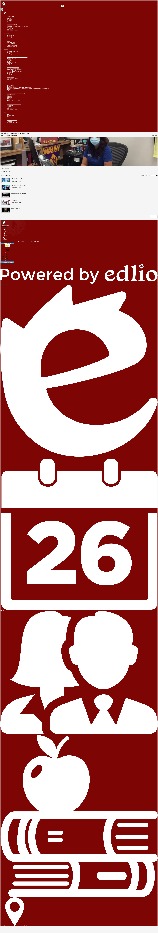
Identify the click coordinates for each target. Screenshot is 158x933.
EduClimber (9, 59)
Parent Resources (10, 97)
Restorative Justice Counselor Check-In (14, 69)
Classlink (8, 55)
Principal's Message (10, 16)
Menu (8, 95)
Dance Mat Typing (10, 74)
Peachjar (8, 99)
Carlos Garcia (9, 171)
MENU (8, 64)
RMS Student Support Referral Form (14, 100)
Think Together (10, 28)
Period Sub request (10, 118)
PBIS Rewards (9, 53)
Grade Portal (9, 63)
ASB (8, 117)
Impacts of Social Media (11, 62)
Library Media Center (11, 42)
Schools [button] (79, 129)
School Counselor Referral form (13, 67)
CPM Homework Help (11, 58)
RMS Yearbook (10, 73)
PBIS (8, 107)
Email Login (9, 60)
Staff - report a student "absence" (13, 122)
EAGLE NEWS (10, 20)
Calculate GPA (10, 54)
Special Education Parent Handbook (14, 104)
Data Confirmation (10, 86)
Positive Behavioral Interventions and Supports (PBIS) (17, 26)
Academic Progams (10, 35)
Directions (9, 18)
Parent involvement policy (12, 24)
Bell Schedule (9, 19)
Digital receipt (9, 116)
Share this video (13, 135)
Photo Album (9, 25)
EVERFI (8, 61)
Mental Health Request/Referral (13, 68)
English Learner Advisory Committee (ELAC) (16, 93)
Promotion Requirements (11, 43)
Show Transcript (5, 168)
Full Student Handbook (11, 70)
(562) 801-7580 (27, 241)
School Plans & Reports (11, 22)
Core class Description (11, 37)
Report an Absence (10, 85)
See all (10, 175)
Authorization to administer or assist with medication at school (19, 87)
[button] (5, 13)
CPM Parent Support (11, 89)
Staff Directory (9, 27)
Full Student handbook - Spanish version (15, 71)
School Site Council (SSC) (12, 103)
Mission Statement (10, 21)
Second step (9, 65)
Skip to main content (4, 1)
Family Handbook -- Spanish (12, 30)
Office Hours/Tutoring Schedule (13, 46)
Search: (142, 175)
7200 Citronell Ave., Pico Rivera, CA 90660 (9, 241)
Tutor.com (9, 106)
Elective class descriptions (12, 45)
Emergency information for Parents (13, 91)
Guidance (8, 41)
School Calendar (10, 101)
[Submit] (157, 175)
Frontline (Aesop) (10, 115)
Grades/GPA (9, 98)
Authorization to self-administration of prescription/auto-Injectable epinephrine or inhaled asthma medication (28, 88)
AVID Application (10, 77)
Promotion (9, 17)
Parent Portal (9, 96)
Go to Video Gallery (154, 135)
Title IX (8, 44)
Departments (9, 40)
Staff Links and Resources (12, 120)
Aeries (8, 114)
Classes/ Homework (11, 38)
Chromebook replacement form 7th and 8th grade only (17, 57)
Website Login (9, 121)
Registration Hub (10, 84)
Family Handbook (10, 29)
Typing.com (9, 75)
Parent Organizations (11, 94)
